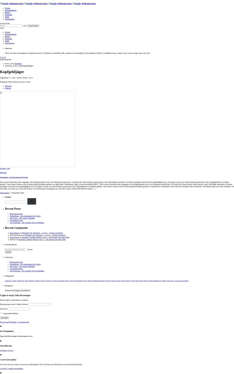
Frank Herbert (78, 281)
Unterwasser (170, 281)
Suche (30, 249)
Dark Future (20, 281)
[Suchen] (31, 201)
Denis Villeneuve (30, 281)
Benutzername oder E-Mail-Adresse (14, 304)
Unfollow (3, 350)
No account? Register (8, 322)
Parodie (113, 281)
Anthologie (8, 281)
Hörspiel (8, 86)
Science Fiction (125, 281)
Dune (42, 281)
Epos (51, 281)
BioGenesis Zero (16, 214)
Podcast (8, 88)
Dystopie (46, 281)
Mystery (108, 281)
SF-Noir (132, 281)
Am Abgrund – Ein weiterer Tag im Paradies (27, 223)
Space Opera (139, 281)
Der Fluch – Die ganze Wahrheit (22, 218)
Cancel (10, 350)
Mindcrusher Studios (99, 281)
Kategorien (9, 290)
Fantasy (67, 281)
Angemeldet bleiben (10, 313)
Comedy (14, 281)
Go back (3, 369)
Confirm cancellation (15, 369)
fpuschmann (4, 193)
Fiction (72, 281)
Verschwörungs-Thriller (181, 281)
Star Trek (146, 281)
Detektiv (37, 281)
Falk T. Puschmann (58, 281)
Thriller (164, 281)
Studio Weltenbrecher (155, 281)
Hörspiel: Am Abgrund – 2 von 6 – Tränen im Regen (42, 233)
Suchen (8, 197)
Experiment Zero (16, 220)
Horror (85, 281)
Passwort (3, 309)
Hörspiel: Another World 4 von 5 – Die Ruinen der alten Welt (45, 237)
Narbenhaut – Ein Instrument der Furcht (14, 177)
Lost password (23, 322)
